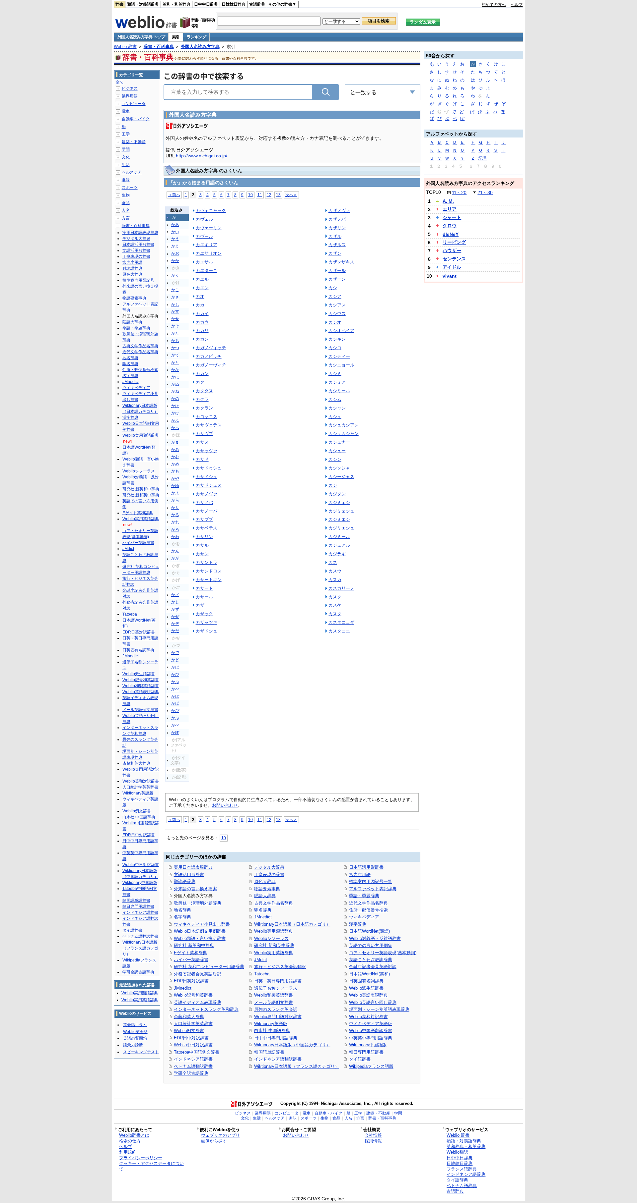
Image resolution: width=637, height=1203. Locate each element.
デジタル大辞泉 (269, 867)
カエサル (204, 261)
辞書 (119, 4)
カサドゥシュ (209, 467)
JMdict (260, 959)
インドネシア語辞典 (466, 1174)
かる (175, 515)
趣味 (126, 180)
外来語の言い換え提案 (195, 888)
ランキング (196, 36)
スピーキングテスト (141, 1052)
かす (175, 311)
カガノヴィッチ (211, 347)
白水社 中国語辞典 (272, 1030)
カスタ (334, 613)
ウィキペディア (364, 916)
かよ (175, 493)
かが (175, 558)
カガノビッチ (209, 356)
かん (175, 551)
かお (175, 253)
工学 (126, 134)
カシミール (339, 390)
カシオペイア (341, 330)
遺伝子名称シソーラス (275, 988)
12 (269, 194)
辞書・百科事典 (159, 46)
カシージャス (341, 476)
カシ (332, 287)
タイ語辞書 (360, 1059)
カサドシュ (206, 476)
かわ (175, 536)
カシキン (337, 339)
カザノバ (337, 219)
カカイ (202, 313)
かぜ (175, 616)
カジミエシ (339, 519)
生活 (126, 164)
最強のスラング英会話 (275, 1009)
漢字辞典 (357, 924)
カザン (334, 253)
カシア (334, 296)
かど (175, 660)
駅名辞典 (262, 909)
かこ (175, 290)
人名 (126, 210)
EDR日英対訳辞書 (191, 980)
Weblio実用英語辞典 (273, 952)
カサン (202, 553)
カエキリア (206, 244)
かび (175, 674)
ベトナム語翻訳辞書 (193, 1066)
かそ (175, 326)
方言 (126, 218)
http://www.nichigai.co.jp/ (201, 155)
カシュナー (339, 442)
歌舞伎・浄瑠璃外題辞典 (197, 903)
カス (332, 562)
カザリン (337, 227)
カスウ (334, 571)
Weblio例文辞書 (189, 1030)
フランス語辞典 (462, 1169)
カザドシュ (206, 631)
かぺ (175, 725)
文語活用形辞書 (189, 874)
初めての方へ (494, 4)
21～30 (485, 192)
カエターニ (206, 270)
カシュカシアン (343, 424)
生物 (126, 195)
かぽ (175, 732)
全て (120, 82)
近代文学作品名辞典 (368, 903)
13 (278, 194)
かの (175, 398)
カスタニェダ (341, 622)
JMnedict (182, 988)
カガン (202, 373)
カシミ (334, 373)
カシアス (337, 304)
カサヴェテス (209, 424)
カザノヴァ (339, 210)
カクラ (202, 399)
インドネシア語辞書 (193, 1059)
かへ (175, 427)
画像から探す (214, 1140)
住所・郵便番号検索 (368, 909)
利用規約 (127, 1152)
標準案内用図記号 (138, 280)
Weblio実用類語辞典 (273, 931)
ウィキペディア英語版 (370, 1023)
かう (175, 239)
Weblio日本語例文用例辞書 (200, 931)
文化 (126, 157)
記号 (482, 158)
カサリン (204, 536)
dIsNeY (451, 234)
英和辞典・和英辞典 (466, 1146)
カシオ (334, 322)
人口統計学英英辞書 (193, 1023)
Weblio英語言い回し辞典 (372, 1002)
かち (175, 340)
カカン (202, 339)
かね (175, 391)
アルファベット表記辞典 (372, 888)
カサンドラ (206, 562)
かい (175, 232)
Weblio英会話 (135, 1031)
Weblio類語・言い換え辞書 (200, 938)
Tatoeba (261, 973)
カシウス (337, 313)
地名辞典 (182, 909)
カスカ (334, 579)
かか (175, 260)
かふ (175, 420)
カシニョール (341, 364)
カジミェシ (339, 502)
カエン (202, 287)
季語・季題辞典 (364, 895)
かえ (175, 246)
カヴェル (204, 219)
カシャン (337, 408)
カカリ (202, 330)
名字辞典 (182, 916)
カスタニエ (339, 631)
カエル (202, 279)
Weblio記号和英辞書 (193, 995)
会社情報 (373, 1135)
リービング (454, 242)
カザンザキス (341, 261)
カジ (332, 485)
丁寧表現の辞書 (269, 874)
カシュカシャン (343, 433)
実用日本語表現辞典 (193, 867)
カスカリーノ (341, 588)
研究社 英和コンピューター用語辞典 (209, 966)
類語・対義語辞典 (143, 4)
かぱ (175, 703)
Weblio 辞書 (125, 46)
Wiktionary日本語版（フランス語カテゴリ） (296, 1066)
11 (259, 194)
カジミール (339, 536)
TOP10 (433, 192)
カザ (200, 605)
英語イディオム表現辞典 (197, 1002)
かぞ (175, 623)
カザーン (337, 279)
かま (175, 442)
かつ (175, 348)
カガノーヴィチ (211, 364)
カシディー (339, 356)
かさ (175, 297)
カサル (202, 545)
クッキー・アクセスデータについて (151, 1166)
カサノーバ (206, 511)
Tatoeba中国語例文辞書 (196, 1052)
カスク (334, 596)
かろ (175, 529)
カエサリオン (209, 253)
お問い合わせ (225, 805)
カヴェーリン (209, 227)
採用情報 (373, 1140)
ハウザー (452, 250)
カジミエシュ (341, 527)
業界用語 (130, 96)
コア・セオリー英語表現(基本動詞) (382, 952)
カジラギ (337, 553)
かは (175, 406)
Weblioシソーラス (271, 938)
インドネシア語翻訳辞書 (278, 1059)
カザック (204, 613)
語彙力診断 (133, 1045)
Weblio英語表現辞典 (368, 995)
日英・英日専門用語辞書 (278, 980)
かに (175, 377)
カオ (200, 296)
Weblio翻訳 (457, 1152)
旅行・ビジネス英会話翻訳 (280, 966)
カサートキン (209, 579)
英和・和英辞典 (176, 4)
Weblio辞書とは (134, 1135)
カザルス (337, 244)
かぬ (175, 384)
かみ (175, 449)
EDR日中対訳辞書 (191, 1037)
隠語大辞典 (265, 895)
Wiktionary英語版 (270, 1023)
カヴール (204, 236)
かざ (175, 594)
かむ (175, 457)
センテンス (454, 258)
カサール (204, 596)
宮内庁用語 (360, 874)
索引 (175, 36)
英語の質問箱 (135, 1038)
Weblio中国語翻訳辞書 (370, 1030)
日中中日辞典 (206, 4)
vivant (450, 276)
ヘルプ (517, 4)
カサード (204, 588)
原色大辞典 (265, 881)
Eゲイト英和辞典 (190, 952)
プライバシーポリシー (140, 1157)
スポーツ (130, 187)
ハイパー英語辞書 (191, 959)
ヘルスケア (132, 172)
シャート (452, 217)
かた (175, 333)
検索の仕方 (130, 1140)
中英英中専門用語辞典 (370, 1037)
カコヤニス (206, 416)
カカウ (202, 322)
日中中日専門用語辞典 (275, 1037)
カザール (337, 270)
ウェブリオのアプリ (220, 1135)
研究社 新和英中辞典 (274, 945)
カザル (334, 236)
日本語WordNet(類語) (369, 931)
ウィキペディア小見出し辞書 (202, 924)
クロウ (450, 225)
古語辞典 (257, 4)
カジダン (337, 493)
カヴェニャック (211, 210)
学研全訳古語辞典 (191, 1073)
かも (175, 471)
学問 (126, 149)
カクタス (204, 390)
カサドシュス (209, 485)
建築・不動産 (134, 141)
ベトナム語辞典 (462, 1185)
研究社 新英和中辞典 (194, 945)
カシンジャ (339, 467)
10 (250, 194)
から (175, 500)
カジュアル (339, 545)
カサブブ (204, 519)
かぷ (175, 718)
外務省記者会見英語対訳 (197, 973)
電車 (126, 111)
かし (175, 304)
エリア (450, 209)
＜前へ (174, 194)
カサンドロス (209, 571)
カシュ (334, 416)
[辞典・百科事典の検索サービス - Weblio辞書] (146, 26)
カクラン (204, 408)
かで (175, 652)
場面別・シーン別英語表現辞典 (379, 1009)
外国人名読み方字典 (200, 46)
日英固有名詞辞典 (366, 980)
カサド (202, 459)
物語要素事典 (267, 888)
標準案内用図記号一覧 (370, 881)
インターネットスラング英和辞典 (206, 1009)
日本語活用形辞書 (366, 867)
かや (175, 478)
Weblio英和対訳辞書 (368, 1016)
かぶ (175, 682)
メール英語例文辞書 (273, 1002)
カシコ (334, 347)
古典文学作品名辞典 (273, 903)
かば (175, 667)
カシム (334, 399)
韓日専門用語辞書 (366, 1052)
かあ (175, 224)
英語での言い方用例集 (370, 945)
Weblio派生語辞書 (366, 988)
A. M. (448, 201)
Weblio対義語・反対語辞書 (375, 938)
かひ (175, 413)
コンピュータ (134, 103)
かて (175, 355)
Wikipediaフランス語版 (371, 1066)
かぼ (175, 696)
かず (175, 609)
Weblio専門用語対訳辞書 (278, 1016)
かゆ (175, 485)
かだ (175, 631)
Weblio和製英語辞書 (273, 995)
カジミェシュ (341, 511)
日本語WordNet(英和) (369, 973)
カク (200, 382)
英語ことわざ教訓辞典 (370, 959)
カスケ (334, 605)
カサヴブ (204, 433)
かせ (175, 318)
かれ (175, 522)
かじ (175, 602)
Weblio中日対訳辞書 (193, 1044)
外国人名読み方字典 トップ (141, 36)
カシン (334, 459)
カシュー (337, 450)
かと (175, 362)
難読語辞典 (184, 881)
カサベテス (206, 527)
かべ (175, 689)
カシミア (337, 382)
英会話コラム (135, 1024)
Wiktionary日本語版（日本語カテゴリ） (292, 924)
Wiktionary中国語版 (368, 1044)
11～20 (459, 192)
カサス (202, 442)
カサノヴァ (206, 493)
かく (175, 275)
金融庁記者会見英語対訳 (372, 966)
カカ (200, 304)
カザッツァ (206, 622)
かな (175, 369)
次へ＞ (291, 194)
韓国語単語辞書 (269, 1052)
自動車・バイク (136, 119)
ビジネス (130, 88)
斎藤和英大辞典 (189, 1016)
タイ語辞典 (457, 1179)
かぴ (175, 710)
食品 (126, 202)
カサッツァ (206, 450)
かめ (175, 464)
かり (175, 507)
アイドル (452, 267)
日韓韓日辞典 (234, 4)
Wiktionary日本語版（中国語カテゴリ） (292, 1044)
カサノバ (204, 502)
